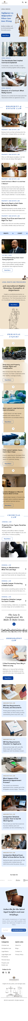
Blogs (16, 948)
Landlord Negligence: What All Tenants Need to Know (13, 493)
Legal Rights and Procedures (14, 282)
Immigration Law (9, 703)
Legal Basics (5, 9)
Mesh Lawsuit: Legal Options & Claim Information (13, 409)
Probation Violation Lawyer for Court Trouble (12, 600)
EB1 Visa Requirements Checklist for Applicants (12, 743)
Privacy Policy (19, 954)
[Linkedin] (9, 972)
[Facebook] (3, 972)
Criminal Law (6, 521)
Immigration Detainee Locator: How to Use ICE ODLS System (12, 819)
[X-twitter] (6, 972)
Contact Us (18, 951)
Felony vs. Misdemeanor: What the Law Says (11, 569)
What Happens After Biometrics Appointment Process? (12, 780)
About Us (18, 945)
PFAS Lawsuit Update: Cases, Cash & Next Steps (12, 451)
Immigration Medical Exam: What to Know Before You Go (13, 856)
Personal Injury (6, 960)
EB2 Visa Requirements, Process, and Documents (12, 707)
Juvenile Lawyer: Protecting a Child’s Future (12, 584)
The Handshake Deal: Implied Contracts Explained (12, 62)
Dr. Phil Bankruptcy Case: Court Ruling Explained (13, 258)
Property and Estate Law (11, 129)
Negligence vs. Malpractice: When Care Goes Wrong (7, 17)
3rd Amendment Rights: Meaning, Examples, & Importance (14, 288)
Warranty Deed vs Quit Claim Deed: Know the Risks (12, 204)
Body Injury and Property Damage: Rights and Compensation (11, 366)
